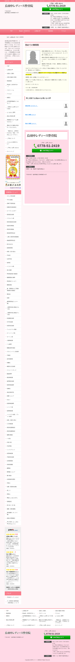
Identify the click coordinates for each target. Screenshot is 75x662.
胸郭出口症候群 (11, 366)
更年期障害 (10, 359)
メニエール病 (10, 266)
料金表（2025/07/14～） (24, 31)
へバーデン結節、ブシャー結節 (13, 415)
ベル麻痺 (9, 344)
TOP (11, 31)
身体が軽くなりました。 (31, 105)
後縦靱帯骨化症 (11, 240)
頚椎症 (8, 388)
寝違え (8, 494)
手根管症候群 (10, 457)
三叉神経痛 (10, 423)
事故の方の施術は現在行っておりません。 (13, 126)
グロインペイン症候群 (13, 351)
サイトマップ (10, 151)
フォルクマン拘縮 (11, 329)
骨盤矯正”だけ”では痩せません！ (12, 120)
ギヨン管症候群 (11, 196)
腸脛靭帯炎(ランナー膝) (12, 302)
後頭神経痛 (10, 377)
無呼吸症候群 (10, 381)
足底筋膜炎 (10, 460)
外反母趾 (9, 446)
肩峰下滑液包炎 (11, 203)
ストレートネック (12, 370)
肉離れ (8, 362)
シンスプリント (11, 449)
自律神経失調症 (11, 479)
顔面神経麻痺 (10, 403)
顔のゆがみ (10, 244)
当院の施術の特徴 (11, 77)
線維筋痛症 (10, 247)
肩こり (8, 490)
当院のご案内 (10, 73)
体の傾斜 (9, 270)
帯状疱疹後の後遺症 (12, 273)
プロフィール (10, 90)
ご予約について (11, 138)
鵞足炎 (8, 294)
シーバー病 (10, 407)
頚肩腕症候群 (11, 318)
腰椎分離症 (10, 435)
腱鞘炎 (8, 468)
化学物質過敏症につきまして (13, 102)
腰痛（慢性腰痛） (11, 509)
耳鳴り (8, 483)
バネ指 (8, 438)
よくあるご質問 (11, 112)
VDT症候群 (10, 322)
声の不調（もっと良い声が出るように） (13, 522)
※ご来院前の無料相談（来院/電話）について (13, 601)
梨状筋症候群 (10, 214)
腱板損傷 (9, 284)
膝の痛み (9, 475)
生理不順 (9, 259)
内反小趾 (9, 442)
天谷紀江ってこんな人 (13, 597)
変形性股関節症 (11, 427)
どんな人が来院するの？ (12, 143)
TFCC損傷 (10, 199)
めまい (8, 399)
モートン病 (10, 336)
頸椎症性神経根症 (11, 207)
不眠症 (8, 355)
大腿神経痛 (10, 340)
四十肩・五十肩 (11, 505)
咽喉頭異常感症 (11, 348)
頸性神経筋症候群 (11, 222)
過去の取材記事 (11, 116)
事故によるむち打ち (12, 497)
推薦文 (8, 97)
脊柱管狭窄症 (10, 392)
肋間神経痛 (10, 410)
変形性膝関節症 (11, 431)
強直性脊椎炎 (10, 225)
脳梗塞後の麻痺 (11, 277)
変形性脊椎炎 (10, 229)
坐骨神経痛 (10, 453)
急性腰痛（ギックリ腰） (12, 513)
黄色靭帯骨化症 (11, 233)
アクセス (63, 31)
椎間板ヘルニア (11, 472)
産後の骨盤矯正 (11, 518)
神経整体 (50, 31)
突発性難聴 (10, 464)
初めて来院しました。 (31, 123)
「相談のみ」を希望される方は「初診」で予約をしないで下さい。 (13, 132)
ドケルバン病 (10, 218)
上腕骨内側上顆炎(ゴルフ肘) (13, 308)
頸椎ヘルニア (10, 396)
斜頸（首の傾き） (11, 251)
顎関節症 (9, 501)
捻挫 (8, 297)
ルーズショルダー (11, 210)
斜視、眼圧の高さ (11, 420)
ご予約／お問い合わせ (13, 147)
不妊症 (8, 255)
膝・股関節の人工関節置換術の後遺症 (13, 289)
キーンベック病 (11, 333)
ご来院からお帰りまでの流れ (13, 107)
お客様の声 (37, 31)
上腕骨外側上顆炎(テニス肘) (13, 313)
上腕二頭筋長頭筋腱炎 (13, 236)
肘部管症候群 (10, 325)
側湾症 (8, 262)
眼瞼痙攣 (9, 373)
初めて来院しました (30, 114)
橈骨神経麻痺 (10, 385)
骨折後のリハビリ (11, 281)
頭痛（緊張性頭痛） (12, 486)
